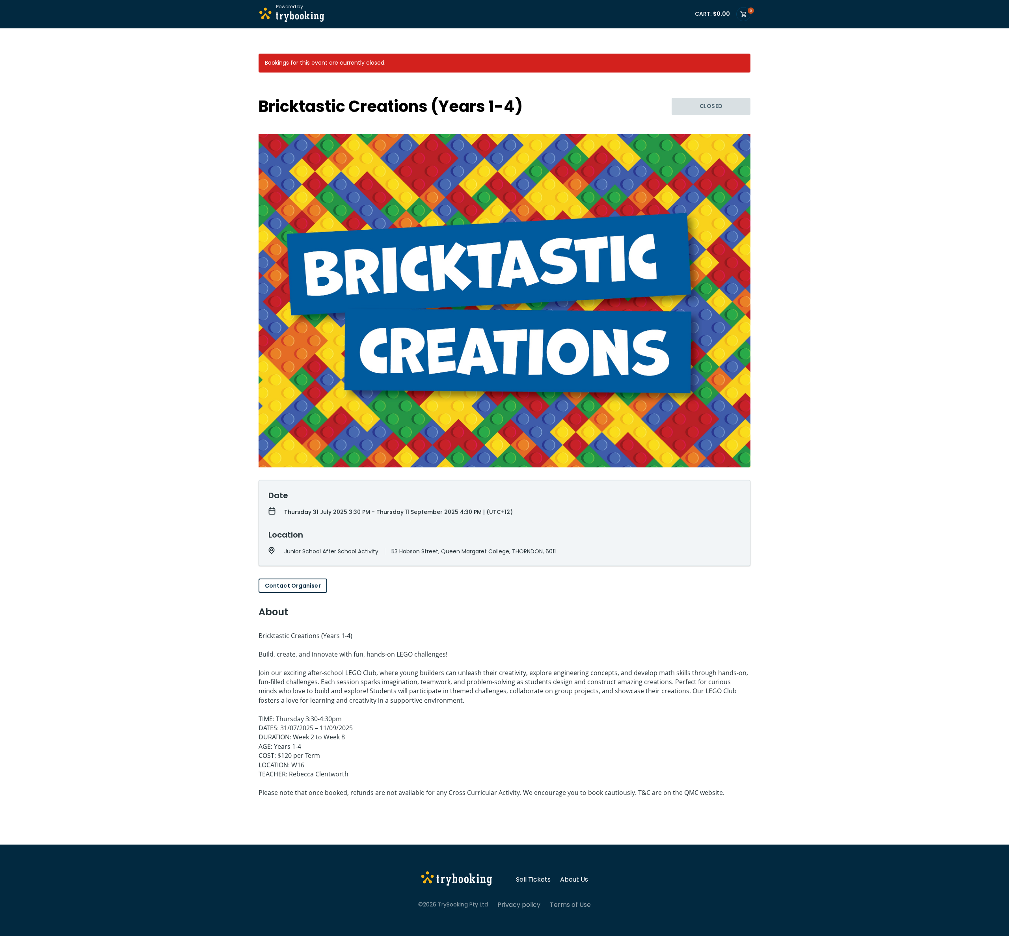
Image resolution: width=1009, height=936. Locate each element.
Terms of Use (570, 905)
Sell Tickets (533, 879)
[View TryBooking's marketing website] (456, 879)
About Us (574, 879)
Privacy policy (518, 905)
